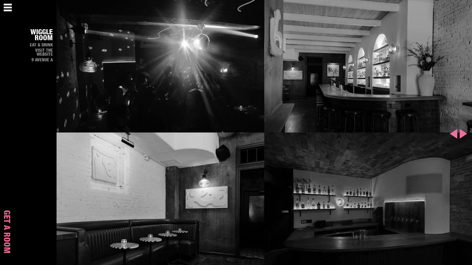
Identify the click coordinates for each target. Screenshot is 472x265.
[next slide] (463, 133)
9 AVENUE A (42, 60)
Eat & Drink (41, 45)
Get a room (6, 231)
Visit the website (44, 52)
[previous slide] (453, 133)
